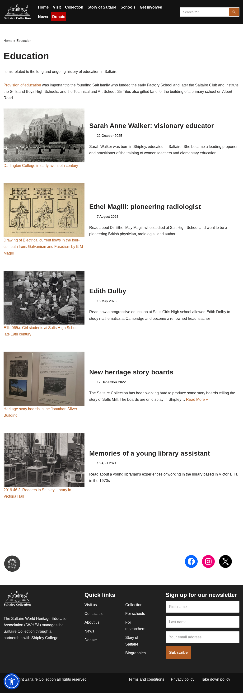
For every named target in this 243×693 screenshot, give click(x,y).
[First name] (202, 606)
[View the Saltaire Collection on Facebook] (191, 561)
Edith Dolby (107, 291)
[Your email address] (202, 637)
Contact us (93, 614)
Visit (57, 7)
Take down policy (215, 679)
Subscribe (178, 653)
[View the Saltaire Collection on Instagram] (208, 561)
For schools (135, 614)
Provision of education (22, 85)
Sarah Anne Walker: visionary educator (151, 125)
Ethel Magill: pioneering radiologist (145, 206)
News (43, 17)
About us (91, 622)
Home (43, 7)
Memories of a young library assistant (149, 453)
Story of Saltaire (102, 7)
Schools (128, 7)
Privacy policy (182, 679)
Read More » (197, 399)
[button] (12, 681)
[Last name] (202, 622)
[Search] (234, 12)
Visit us (90, 605)
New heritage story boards (131, 372)
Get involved (151, 7)
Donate (58, 17)
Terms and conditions (146, 679)
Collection (74, 7)
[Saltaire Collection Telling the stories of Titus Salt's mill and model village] (17, 11)
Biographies (135, 653)
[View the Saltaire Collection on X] (225, 561)
